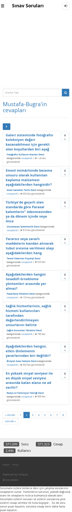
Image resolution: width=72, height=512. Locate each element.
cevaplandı (26, 158)
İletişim (6, 464)
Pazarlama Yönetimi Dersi (21, 293)
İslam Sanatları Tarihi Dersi (22, 190)
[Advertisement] (36, 49)
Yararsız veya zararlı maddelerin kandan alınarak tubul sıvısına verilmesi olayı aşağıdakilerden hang (30, 246)
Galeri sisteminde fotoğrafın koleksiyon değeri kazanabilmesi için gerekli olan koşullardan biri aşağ (29, 142)
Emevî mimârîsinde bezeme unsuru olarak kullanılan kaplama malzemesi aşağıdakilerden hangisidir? (29, 177)
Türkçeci (23, 474)
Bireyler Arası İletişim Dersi (22, 361)
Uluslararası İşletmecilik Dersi (23, 226)
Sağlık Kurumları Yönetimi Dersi (24, 330)
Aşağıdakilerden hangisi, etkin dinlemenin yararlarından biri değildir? (28, 351)
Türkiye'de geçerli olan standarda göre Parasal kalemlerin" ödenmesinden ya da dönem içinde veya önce (29, 211)
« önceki (10, 415)
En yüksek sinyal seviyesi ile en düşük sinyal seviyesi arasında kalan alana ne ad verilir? (29, 380)
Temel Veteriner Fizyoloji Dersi (23, 258)
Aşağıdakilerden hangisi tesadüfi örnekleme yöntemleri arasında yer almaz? (26, 281)
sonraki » (10, 421)
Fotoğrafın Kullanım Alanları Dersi (25, 154)
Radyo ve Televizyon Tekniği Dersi (25, 392)
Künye (15, 464)
